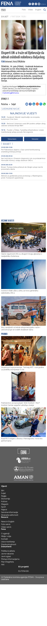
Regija (3, 496)
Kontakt (4, 539)
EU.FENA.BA (23, 571)
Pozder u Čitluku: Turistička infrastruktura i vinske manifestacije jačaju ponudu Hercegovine (22, 131)
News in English (7, 521)
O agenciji (5, 533)
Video (30, 10)
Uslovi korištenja (8, 542)
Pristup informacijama (10, 559)
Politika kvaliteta (8, 551)
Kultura (4, 501)
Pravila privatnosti (8, 544)
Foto (24, 10)
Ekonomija (5, 499)
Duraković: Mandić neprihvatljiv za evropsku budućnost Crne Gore (20, 118)
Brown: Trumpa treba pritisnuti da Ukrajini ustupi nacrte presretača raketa (22, 168)
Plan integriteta (7, 562)
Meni (3, 10)
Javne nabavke (7, 554)
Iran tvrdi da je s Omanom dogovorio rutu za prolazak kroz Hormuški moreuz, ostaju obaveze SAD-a (23, 159)
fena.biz (35, 139)
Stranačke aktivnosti (9, 515)
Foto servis (5, 524)
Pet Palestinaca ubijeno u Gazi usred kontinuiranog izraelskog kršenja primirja (20, 151)
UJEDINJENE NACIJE (10, 109)
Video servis (6, 527)
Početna (4, 104)
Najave (4, 510)
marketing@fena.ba (10, 93)
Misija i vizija (6, 536)
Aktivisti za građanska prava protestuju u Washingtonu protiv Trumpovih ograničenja (21, 177)
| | (7, 143)
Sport (3, 507)
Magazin (4, 504)
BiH (2, 491)
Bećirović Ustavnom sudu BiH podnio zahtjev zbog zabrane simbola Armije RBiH (23, 125)
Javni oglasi (6, 556)
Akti (2, 564)
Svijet (4, 16)
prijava (43, 4)
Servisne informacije (9, 512)
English (38, 10)
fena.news (12, 139)
